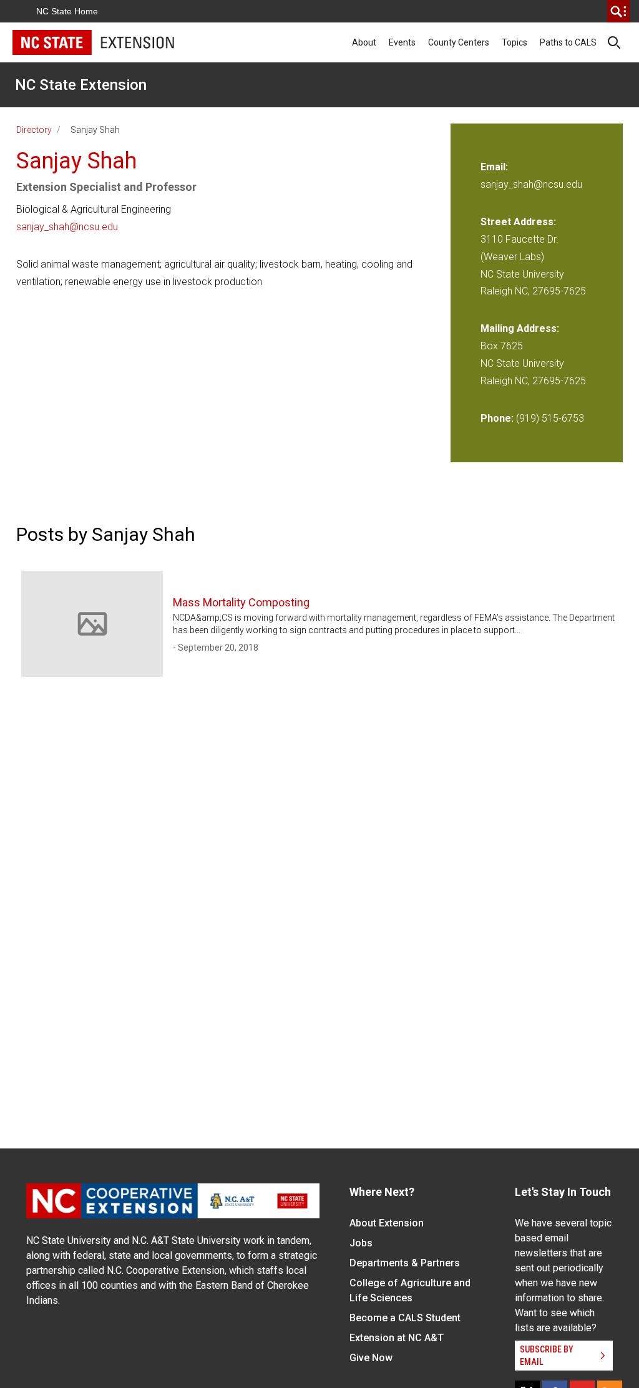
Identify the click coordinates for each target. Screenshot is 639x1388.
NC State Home (67, 11)
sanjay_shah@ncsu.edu (67, 227)
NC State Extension (81, 85)
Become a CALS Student (405, 1318)
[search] (618, 11)
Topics (514, 42)
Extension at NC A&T (396, 1338)
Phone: (497, 418)
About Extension (386, 1223)
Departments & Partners (404, 1263)
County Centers (458, 42)
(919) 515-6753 (550, 418)
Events (402, 42)
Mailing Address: (519, 328)
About (364, 42)
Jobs (361, 1243)
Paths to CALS (568, 42)
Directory (34, 130)
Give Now (371, 1358)
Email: (494, 167)
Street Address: (518, 222)
